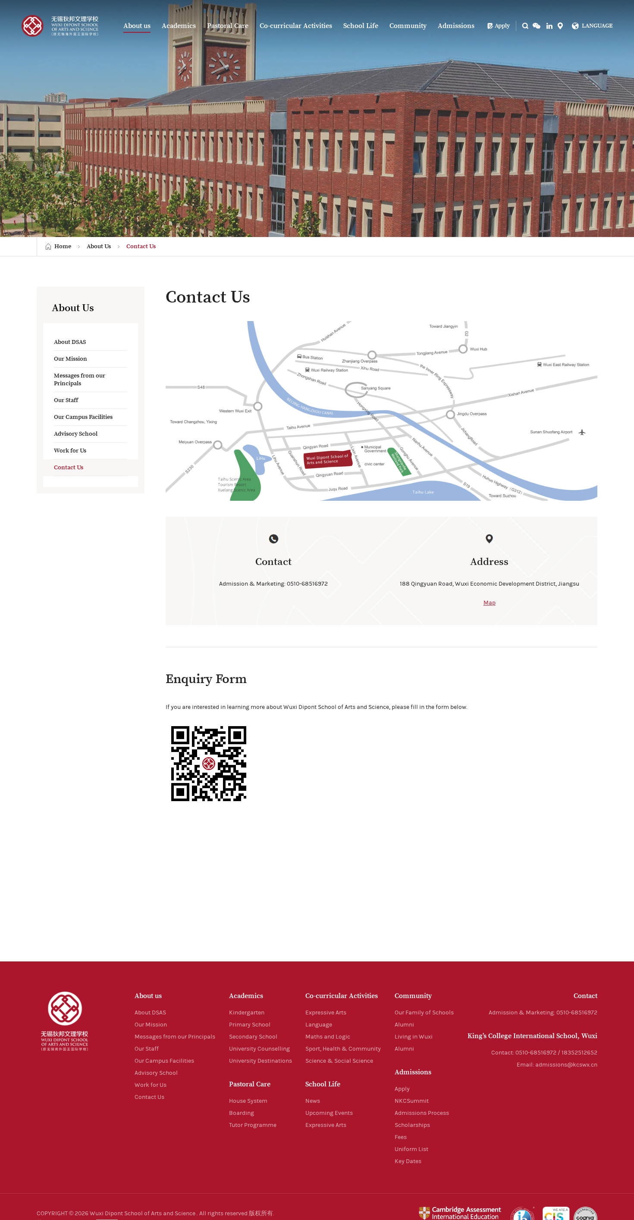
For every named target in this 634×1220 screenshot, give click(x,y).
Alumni (404, 1024)
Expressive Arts (325, 1012)
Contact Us (141, 246)
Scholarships (412, 1125)
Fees (401, 1137)
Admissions (456, 26)
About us (137, 26)
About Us (99, 246)
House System (248, 1101)
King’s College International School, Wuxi (532, 1036)
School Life (360, 26)
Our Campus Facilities (83, 417)
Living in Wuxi (414, 1036)
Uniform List (411, 1149)
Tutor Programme (252, 1125)
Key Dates (408, 1161)
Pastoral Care (227, 26)
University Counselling (259, 1048)
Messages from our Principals (79, 379)
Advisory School (75, 434)
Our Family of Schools (424, 1012)
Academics (179, 26)
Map (489, 602)
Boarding (241, 1113)
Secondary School (253, 1036)
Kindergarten (246, 1012)
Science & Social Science (339, 1061)
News (312, 1101)
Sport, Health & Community (343, 1048)
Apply (502, 26)
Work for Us (70, 451)
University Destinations (260, 1061)
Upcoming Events (329, 1113)
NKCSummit (412, 1101)
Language (318, 1024)
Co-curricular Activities (296, 26)
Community (408, 26)
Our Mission (70, 359)
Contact (585, 996)
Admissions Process (422, 1113)
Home (62, 246)
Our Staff (66, 400)
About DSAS (70, 342)
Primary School (249, 1024)
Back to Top (612, 1147)
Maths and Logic (327, 1036)
